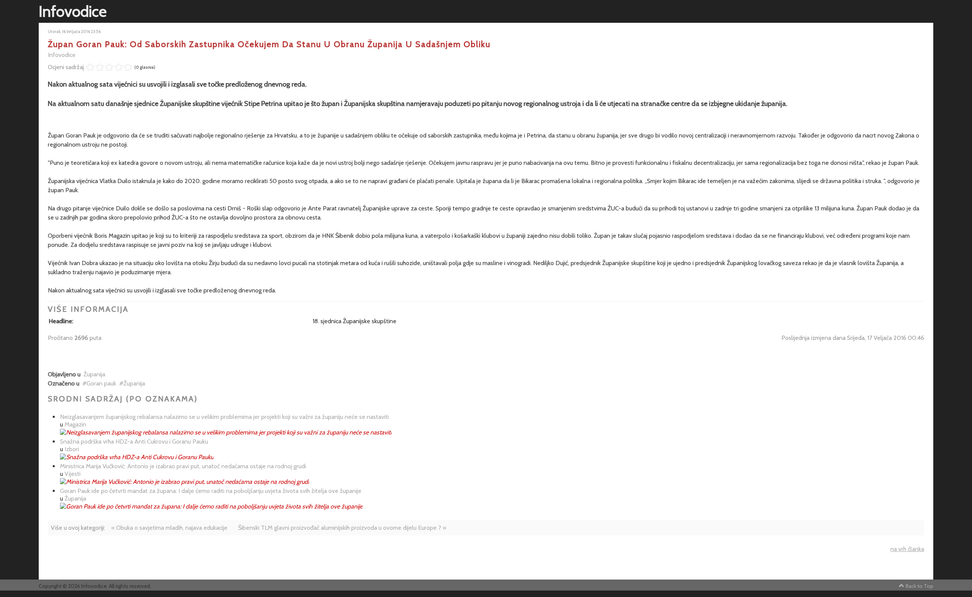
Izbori (72, 449)
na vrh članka (907, 549)
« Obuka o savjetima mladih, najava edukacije (169, 527)
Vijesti (72, 473)
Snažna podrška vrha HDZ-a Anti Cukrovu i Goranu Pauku (134, 441)
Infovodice (62, 54)
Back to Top (919, 586)
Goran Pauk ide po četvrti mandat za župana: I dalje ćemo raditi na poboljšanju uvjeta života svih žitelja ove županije (210, 490)
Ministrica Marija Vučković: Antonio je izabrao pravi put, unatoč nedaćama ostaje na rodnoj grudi (183, 466)
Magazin (75, 424)
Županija (94, 374)
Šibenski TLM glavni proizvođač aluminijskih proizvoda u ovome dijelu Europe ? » (342, 527)
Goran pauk (101, 383)
